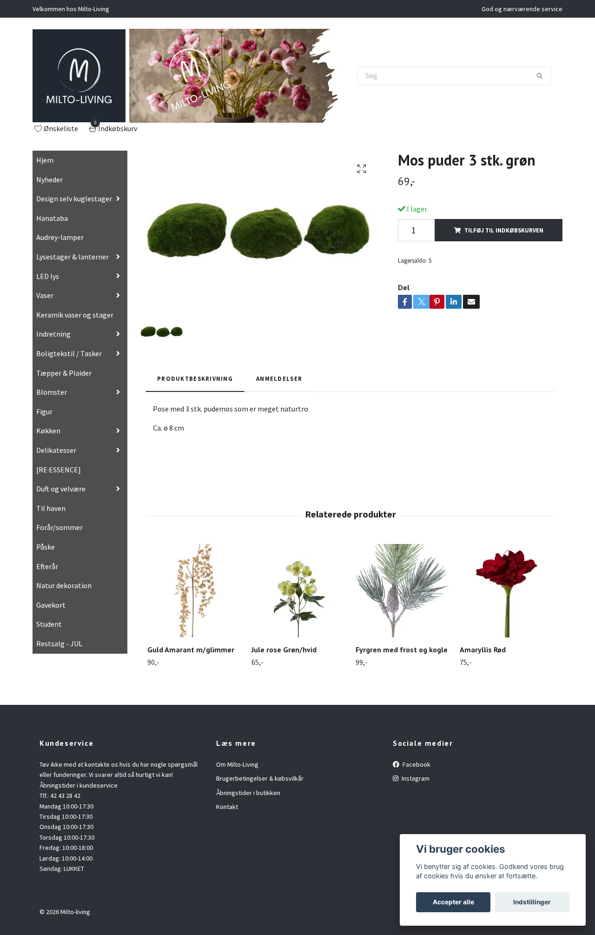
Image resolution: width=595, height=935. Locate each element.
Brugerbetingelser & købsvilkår (260, 778)
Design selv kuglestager (74, 198)
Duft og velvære (61, 488)
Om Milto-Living (237, 764)
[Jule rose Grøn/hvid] (298, 590)
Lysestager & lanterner (72, 256)
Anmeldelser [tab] (279, 378)
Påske (45, 546)
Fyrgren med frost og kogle (402, 649)
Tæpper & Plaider (64, 373)
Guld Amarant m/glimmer (190, 649)
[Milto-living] (79, 75)
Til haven (51, 508)
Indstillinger (532, 902)
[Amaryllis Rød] (506, 590)
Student (49, 624)
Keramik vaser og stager (74, 314)
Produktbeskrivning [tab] (195, 378)
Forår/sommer (59, 527)
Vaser (44, 295)
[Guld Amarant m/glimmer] (194, 590)
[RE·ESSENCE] (58, 469)
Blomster (51, 392)
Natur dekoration (64, 585)
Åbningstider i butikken (248, 793)
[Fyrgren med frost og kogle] (402, 590)
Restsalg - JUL (59, 643)
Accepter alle (453, 902)
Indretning (53, 333)
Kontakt (227, 806)
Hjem (44, 160)
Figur (44, 411)
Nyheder (49, 179)
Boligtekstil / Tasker (69, 353)
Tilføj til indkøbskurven (503, 230)
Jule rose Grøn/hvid (284, 649)
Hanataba (52, 218)
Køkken (48, 430)
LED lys (47, 276)
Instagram (415, 778)
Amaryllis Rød (483, 649)
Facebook (415, 764)
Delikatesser (56, 450)
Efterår (47, 566)
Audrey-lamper (60, 237)
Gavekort (51, 605)
